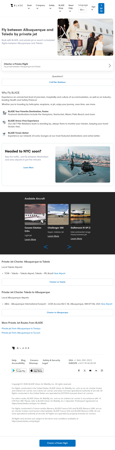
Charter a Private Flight (57, 443)
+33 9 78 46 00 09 (87, 363)
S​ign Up (101, 8)
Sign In (94, 8)
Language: (83, 5)
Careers (34, 360)
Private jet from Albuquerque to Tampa (21, 329)
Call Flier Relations (57, 82)
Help (14, 360)
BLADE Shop (61, 7)
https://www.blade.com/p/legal (25, 421)
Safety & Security (51, 360)
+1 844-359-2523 (82, 360)
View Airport (59, 273)
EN (81, 10)
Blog (23, 360)
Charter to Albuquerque (57, 313)
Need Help (71, 7)
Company (40, 6)
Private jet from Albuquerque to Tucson (21, 333)
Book (29, 6)
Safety (51, 6)
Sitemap (33, 363)
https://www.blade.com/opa (24, 404)
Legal (45, 363)
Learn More (28, 168)
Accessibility (18, 363)
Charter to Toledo (57, 282)
